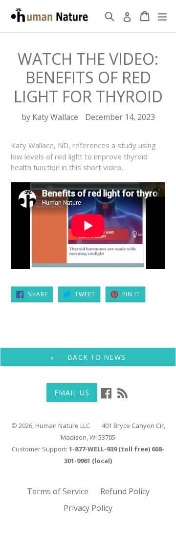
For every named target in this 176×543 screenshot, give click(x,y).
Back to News (95, 357)
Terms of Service (57, 491)
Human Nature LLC (62, 425)
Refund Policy (125, 491)
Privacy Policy (88, 508)
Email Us (72, 392)
